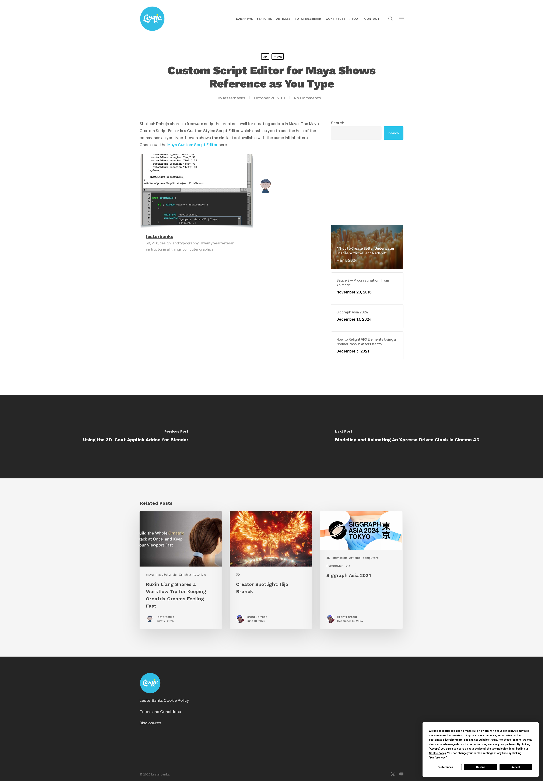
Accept (515, 767)
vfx (348, 566)
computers (371, 558)
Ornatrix (185, 574)
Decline (480, 767)
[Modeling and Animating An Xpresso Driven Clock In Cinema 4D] (407, 436)
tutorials (199, 574)
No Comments (307, 97)
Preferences (445, 767)
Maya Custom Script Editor (192, 144)
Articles (355, 558)
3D (265, 56)
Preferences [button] (438, 757)
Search (337, 122)
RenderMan (334, 566)
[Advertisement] (367, 182)
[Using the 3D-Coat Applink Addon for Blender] (136, 436)
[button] (401, 19)
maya (278, 56)
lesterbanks (234, 97)
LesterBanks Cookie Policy (164, 700)
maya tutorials (166, 574)
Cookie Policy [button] (437, 753)
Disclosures (150, 722)
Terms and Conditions (160, 711)
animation (339, 558)
